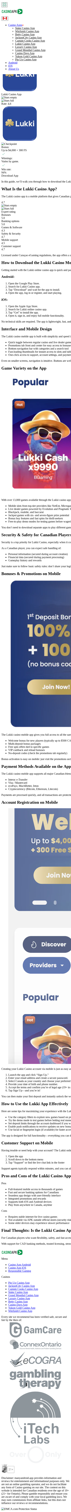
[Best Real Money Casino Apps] (12, 14)
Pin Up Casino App (26, 59)
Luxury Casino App (26, 46)
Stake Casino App (25, 28)
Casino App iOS (17, 1267)
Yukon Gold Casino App (28, 56)
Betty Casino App (25, 34)
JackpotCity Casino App (28, 37)
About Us (13, 68)
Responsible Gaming (19, 1270)
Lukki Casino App (25, 43)
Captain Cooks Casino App (30, 40)
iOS (10, 65)
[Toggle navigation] (4, 4)
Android (12, 62)
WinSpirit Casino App (27, 31)
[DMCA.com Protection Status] (19, 1508)
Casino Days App (24, 53)
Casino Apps (15, 25)
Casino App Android (19, 1264)
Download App (9, 175)
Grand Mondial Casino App (30, 50)
